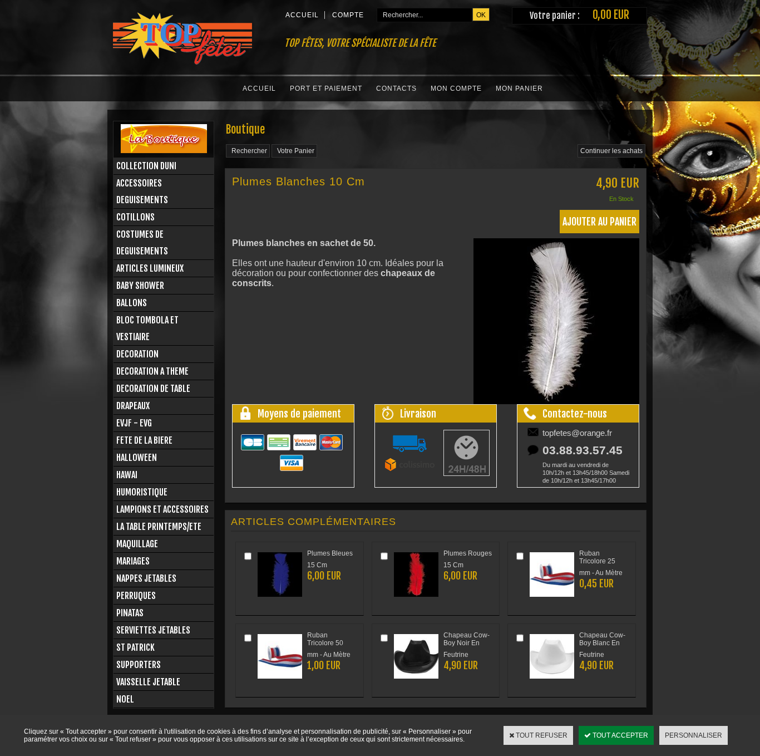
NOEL (125, 699)
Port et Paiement (326, 88)
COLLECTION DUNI (146, 165)
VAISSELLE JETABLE (148, 682)
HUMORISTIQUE (141, 492)
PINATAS (130, 612)
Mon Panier (519, 88)
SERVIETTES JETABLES (153, 630)
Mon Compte (456, 88)
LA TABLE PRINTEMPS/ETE (158, 526)
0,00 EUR (611, 15)
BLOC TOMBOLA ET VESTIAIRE (147, 328)
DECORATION (137, 354)
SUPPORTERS (138, 664)
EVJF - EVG (134, 423)
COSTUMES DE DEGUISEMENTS (142, 243)
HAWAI (126, 474)
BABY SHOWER (140, 285)
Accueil (259, 88)
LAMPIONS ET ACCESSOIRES (162, 509)
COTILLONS (135, 217)
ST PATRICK (135, 647)
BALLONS (131, 302)
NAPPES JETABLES (146, 578)
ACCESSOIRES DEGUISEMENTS (142, 191)
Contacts (396, 88)
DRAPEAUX (133, 405)
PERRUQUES (136, 595)
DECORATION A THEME (152, 371)
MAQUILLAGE (137, 543)
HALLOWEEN (136, 457)
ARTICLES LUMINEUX (150, 268)
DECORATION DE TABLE (153, 388)
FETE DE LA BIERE (144, 440)
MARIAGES (133, 561)
